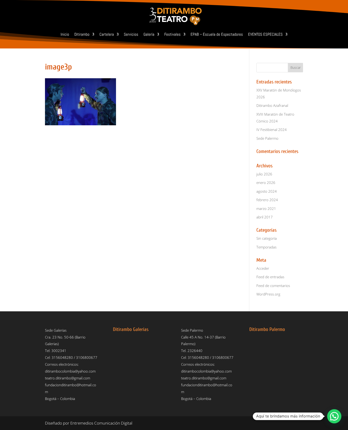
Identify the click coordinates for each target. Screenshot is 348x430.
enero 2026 (265, 182)
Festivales (172, 34)
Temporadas (266, 247)
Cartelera (106, 34)
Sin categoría (266, 238)
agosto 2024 (266, 191)
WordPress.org (268, 294)
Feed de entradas (270, 276)
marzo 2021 (266, 208)
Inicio (65, 34)
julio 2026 (264, 174)
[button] (334, 416)
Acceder (262, 268)
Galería (148, 34)
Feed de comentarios (273, 285)
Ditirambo (81, 34)
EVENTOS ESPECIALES (265, 34)
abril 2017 (264, 217)
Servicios (131, 34)
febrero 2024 (267, 199)
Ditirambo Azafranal (272, 105)
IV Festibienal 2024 (271, 129)
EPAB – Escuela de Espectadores (217, 34)
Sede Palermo (267, 138)
